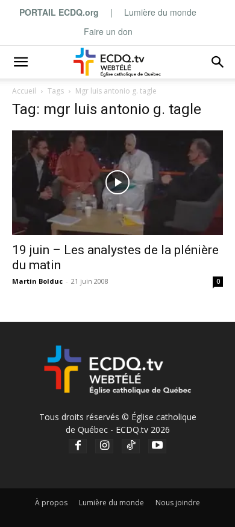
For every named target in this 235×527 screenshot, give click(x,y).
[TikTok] (131, 446)
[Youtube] (157, 446)
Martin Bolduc (37, 281)
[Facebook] (78, 446)
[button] (20, 62)
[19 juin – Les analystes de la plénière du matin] (117, 182)
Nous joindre (177, 502)
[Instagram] (104, 446)
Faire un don (108, 31)
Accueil (24, 91)
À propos (51, 502)
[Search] (218, 62)
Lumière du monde (160, 12)
